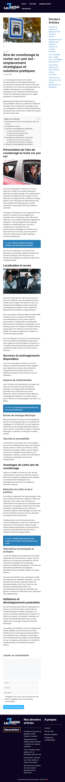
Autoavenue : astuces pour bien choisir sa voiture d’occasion (54, 69)
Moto (24, 4)
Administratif (45, 4)
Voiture (32, 4)
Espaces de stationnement (16, 131)
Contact (47, 728)
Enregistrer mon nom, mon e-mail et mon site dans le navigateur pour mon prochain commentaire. (22, 699)
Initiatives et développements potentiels (19, 144)
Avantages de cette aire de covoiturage (19, 137)
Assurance (26, 9)
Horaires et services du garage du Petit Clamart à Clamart (54, 31)
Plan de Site (48, 731)
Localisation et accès (13, 126)
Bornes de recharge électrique (18, 133)
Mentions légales (50, 734)
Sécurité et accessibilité (16, 135)
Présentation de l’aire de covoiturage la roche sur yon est (22, 123)
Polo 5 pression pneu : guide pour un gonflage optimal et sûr (32, 752)
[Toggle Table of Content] (37, 119)
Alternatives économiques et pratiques (21, 142)
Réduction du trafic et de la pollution (19, 140)
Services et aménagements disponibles (19, 128)
